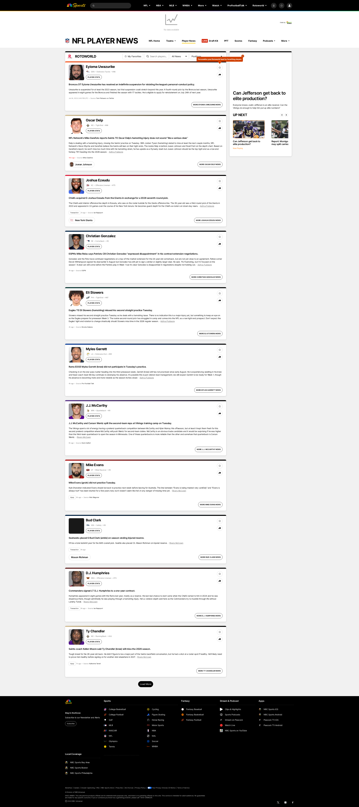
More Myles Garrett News (208, 390)
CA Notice (172, 788)
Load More (145, 684)
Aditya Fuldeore (116, 152)
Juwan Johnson (83, 164)
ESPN (84, 271)
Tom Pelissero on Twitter (105, 98)
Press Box (119, 788)
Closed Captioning (88, 788)
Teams (169, 40)
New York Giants (84, 220)
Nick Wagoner (94, 497)
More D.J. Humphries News (209, 616)
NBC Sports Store (107, 788)
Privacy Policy (140, 788)
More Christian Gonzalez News (206, 277)
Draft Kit (210, 40)
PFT (226, 40)
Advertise (68, 788)
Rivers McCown (84, 437)
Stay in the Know (73, 713)
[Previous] (282, 115)
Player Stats (94, 77)
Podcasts (268, 40)
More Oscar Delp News (210, 164)
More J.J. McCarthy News (209, 449)
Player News (188, 40)
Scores (238, 40)
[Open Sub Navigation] (150, 5)
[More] (274, 5)
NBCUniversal (80, 792)
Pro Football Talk (88, 384)
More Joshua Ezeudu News (208, 220)
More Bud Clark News (210, 557)
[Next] (286, 115)
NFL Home (154, 40)
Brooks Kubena (87, 327)
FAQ (97, 788)
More (284, 40)
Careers (76, 788)
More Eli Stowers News (210, 334)
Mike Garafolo (88, 158)
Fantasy (252, 40)
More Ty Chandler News (209, 671)
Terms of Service (183, 788)
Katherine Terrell (95, 664)
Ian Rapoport (98, 213)
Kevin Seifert (86, 443)
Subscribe (71, 723)
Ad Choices (129, 788)
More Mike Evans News (210, 505)
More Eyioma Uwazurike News (207, 105)
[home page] (76, 5)
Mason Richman (79, 557)
